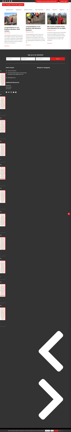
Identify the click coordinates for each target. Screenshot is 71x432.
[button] (67, 9)
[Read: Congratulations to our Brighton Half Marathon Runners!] (35, 18)
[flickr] (11, 1)
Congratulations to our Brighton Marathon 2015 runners (12, 29)
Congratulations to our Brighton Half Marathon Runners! (33, 28)
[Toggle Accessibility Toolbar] (69, 214)
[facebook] (3, 1)
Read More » (7, 46)
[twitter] (5, 1)
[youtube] (10, 1)
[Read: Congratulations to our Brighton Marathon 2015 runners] (10, 18)
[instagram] (7, 1)
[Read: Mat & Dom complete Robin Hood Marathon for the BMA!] (57, 18)
